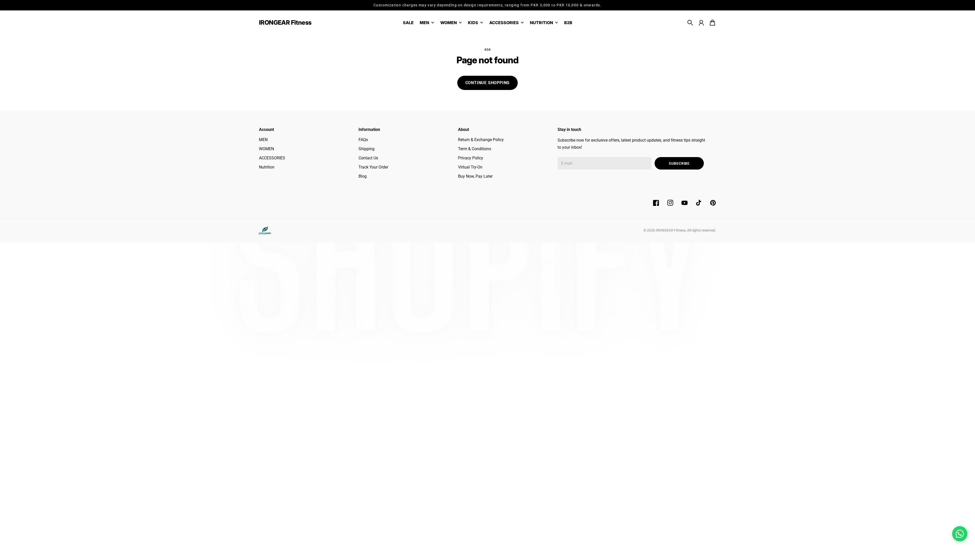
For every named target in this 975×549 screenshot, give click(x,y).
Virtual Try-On (470, 167)
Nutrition (266, 167)
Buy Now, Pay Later (475, 176)
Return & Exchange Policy (481, 139)
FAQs (363, 139)
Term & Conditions (474, 148)
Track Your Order (373, 167)
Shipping (367, 148)
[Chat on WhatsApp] (959, 533)
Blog (363, 176)
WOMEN (266, 148)
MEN (263, 139)
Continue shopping (487, 82)
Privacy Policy (470, 158)
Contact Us (368, 158)
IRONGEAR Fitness (671, 230)
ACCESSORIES (272, 158)
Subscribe (679, 163)
